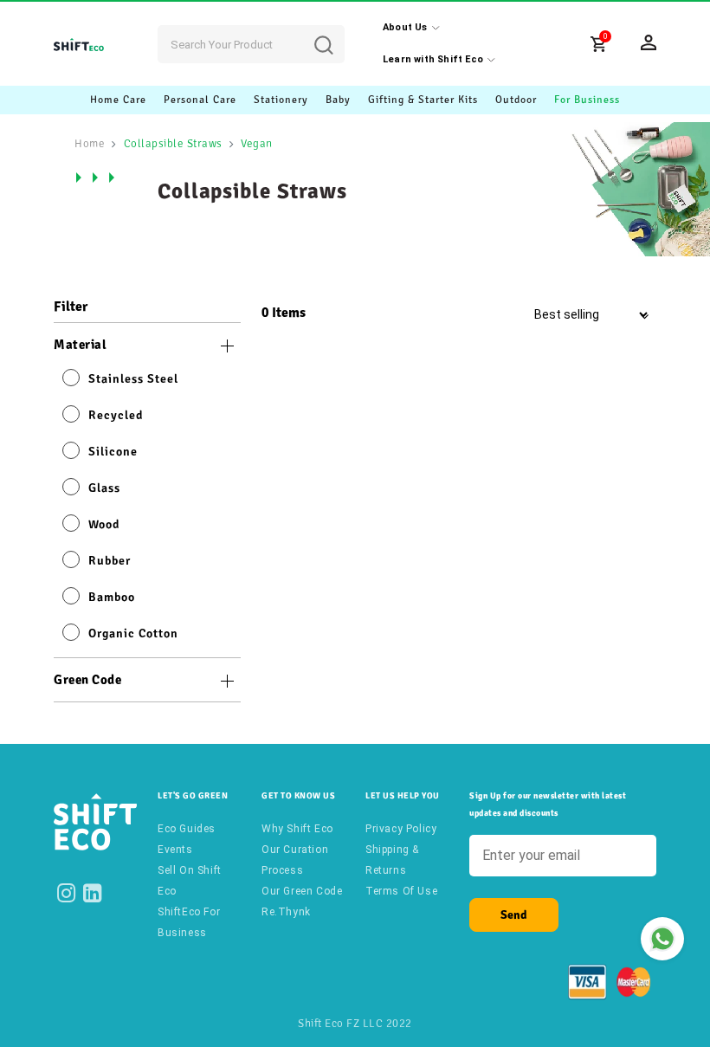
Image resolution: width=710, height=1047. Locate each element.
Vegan (257, 144)
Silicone (113, 451)
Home (89, 144)
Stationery (281, 100)
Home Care (118, 100)
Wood (103, 524)
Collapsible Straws (173, 144)
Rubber (109, 560)
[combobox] (251, 44)
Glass (104, 488)
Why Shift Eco (297, 829)
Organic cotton (133, 633)
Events (175, 849)
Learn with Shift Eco (433, 59)
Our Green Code (301, 891)
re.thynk (286, 912)
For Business (587, 100)
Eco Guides (187, 829)
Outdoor (516, 100)
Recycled (115, 415)
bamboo (111, 597)
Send (513, 915)
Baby (338, 100)
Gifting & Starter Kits (423, 100)
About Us (405, 27)
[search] (337, 32)
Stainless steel (133, 379)
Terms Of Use (401, 891)
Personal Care (200, 100)
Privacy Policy (400, 829)
